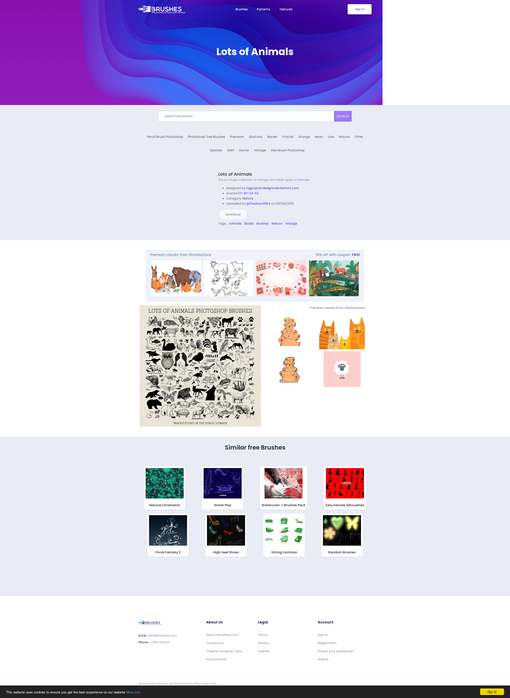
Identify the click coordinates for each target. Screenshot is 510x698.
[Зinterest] (225, 232)
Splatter (216, 150)
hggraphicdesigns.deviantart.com (272, 188)
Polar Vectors (216, 659)
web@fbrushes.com (162, 635)
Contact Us (215, 643)
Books (249, 223)
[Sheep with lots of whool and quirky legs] (342, 369)
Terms (262, 635)
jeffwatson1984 (258, 203)
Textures (285, 9)
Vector (244, 150)
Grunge (304, 137)
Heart (319, 137)
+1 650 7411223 (159, 642)
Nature (344, 137)
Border (272, 137)
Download (233, 214)
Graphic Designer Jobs (224, 651)
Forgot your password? (336, 651)
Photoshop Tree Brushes (206, 137)
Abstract (256, 137)
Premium (237, 137)
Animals (235, 223)
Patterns (263, 9)
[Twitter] (222, 232)
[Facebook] (219, 232)
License (263, 651)
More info (133, 691)
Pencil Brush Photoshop (165, 137)
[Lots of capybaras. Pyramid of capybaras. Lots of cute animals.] (289, 331)
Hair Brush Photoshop (287, 150)
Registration (327, 643)
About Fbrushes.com (222, 635)
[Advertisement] (255, 70)
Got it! (492, 691)
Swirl (230, 150)
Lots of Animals (235, 174)
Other (358, 137)
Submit (323, 659)
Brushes (241, 9)
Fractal (287, 137)
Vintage (260, 150)
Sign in (323, 635)
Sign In (359, 9)
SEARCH (343, 116)
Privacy (263, 643)
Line (331, 137)
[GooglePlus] (228, 232)
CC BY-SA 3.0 (248, 193)
